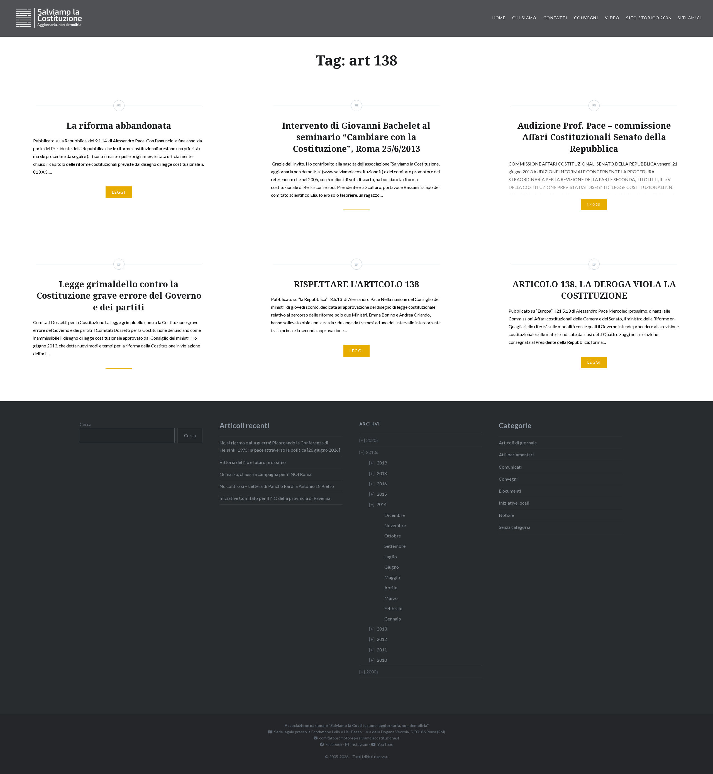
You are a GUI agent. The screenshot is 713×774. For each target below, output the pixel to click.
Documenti (510, 490)
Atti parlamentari (516, 454)
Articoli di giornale (518, 442)
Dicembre (394, 515)
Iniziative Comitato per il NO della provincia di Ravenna (274, 498)
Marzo (391, 598)
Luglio (390, 556)
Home (499, 17)
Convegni (586, 17)
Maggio (392, 577)
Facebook (333, 744)
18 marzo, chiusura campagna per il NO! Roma (265, 474)
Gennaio (392, 618)
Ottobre (392, 535)
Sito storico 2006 (648, 17)
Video (612, 17)
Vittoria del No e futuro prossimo (252, 462)
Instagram (358, 744)
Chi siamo (524, 17)
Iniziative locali (514, 502)
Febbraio (393, 608)
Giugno (391, 566)
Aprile (390, 587)
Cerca (85, 424)
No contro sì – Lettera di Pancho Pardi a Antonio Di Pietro (276, 486)
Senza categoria (514, 527)
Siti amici (690, 17)
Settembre (395, 546)
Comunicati (510, 466)
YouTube (384, 744)
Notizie (506, 515)
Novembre (395, 525)
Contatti (555, 17)
